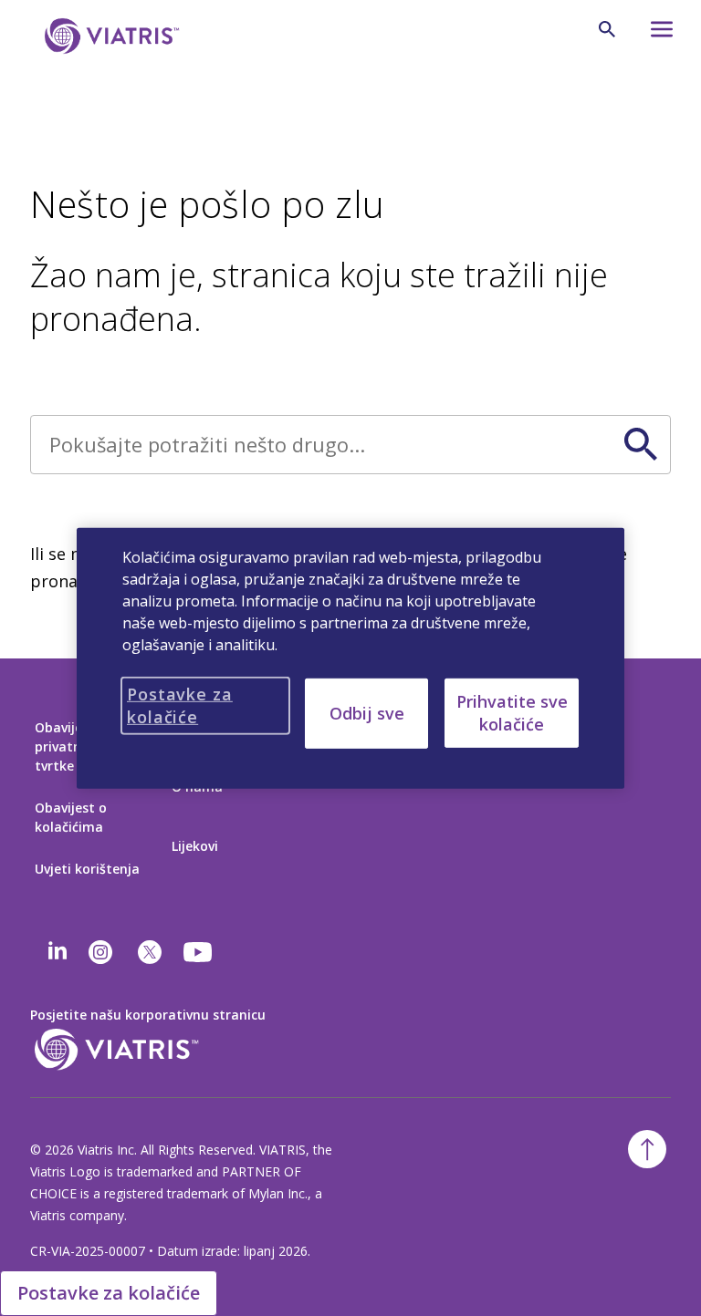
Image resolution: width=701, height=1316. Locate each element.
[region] (350, 657)
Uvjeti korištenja (87, 868)
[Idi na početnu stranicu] (108, 36)
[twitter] (149, 952)
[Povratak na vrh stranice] (647, 1149)
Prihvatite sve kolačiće (512, 711)
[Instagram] (100, 952)
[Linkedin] (57, 952)
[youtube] (198, 952)
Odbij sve (367, 712)
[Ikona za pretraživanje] (607, 29)
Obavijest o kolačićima (71, 817)
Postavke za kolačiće (108, 1292)
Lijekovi (195, 846)
